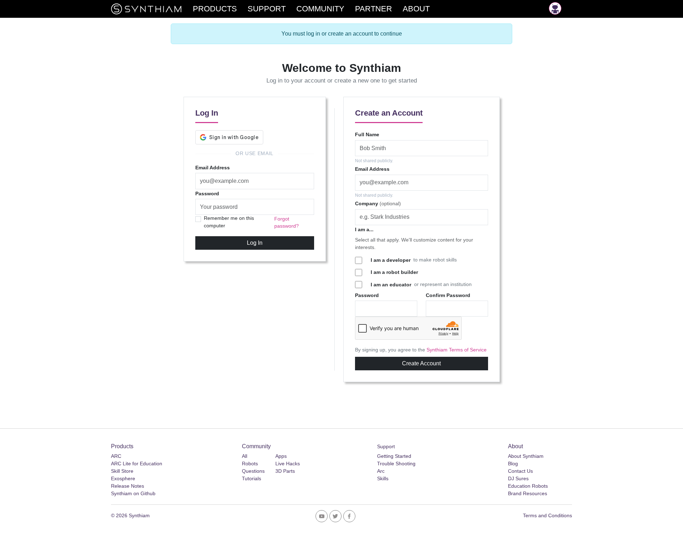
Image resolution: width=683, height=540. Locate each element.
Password (207, 193)
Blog (513, 463)
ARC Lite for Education (136, 463)
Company (378, 203)
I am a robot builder (394, 272)
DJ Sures (518, 478)
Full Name (367, 134)
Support (386, 446)
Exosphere (123, 478)
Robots (250, 463)
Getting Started (394, 456)
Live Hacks (287, 463)
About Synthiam (526, 456)
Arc (381, 471)
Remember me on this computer (229, 222)
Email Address (212, 167)
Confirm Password (448, 295)
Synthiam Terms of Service (457, 350)
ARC (116, 456)
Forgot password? (286, 222)
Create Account (421, 363)
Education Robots (528, 486)
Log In (255, 243)
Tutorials (251, 478)
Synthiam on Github (133, 493)
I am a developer (391, 260)
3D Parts (285, 471)
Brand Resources (527, 493)
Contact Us (520, 471)
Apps (281, 456)
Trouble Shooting (396, 463)
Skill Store (122, 471)
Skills (382, 478)
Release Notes (127, 486)
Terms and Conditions (547, 515)
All (244, 456)
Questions (253, 471)
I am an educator (391, 284)
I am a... (364, 229)
